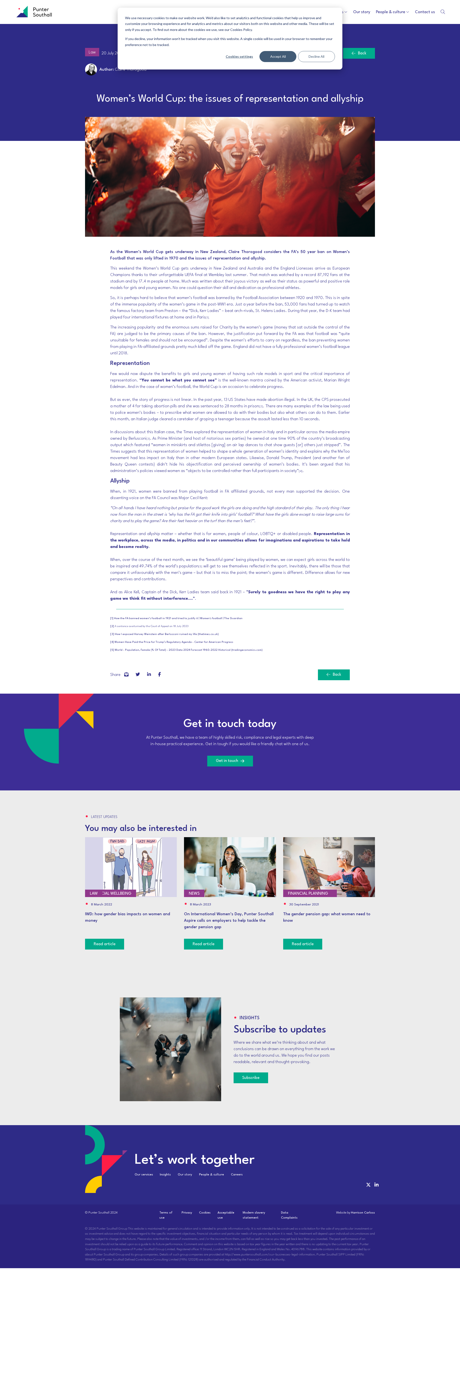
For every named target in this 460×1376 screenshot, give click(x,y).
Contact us (425, 12)
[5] (112, 650)
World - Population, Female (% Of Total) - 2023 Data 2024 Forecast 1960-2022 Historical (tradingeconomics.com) (189, 650)
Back (362, 53)
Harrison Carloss (363, 1212)
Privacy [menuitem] (187, 1212)
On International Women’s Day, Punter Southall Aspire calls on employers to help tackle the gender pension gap (229, 920)
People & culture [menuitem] (211, 1174)
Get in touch (227, 761)
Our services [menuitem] (144, 1174)
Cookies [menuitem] (205, 1212)
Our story (361, 12)
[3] (112, 634)
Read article (104, 944)
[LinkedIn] (149, 675)
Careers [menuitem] (237, 1174)
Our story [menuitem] (185, 1174)
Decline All (316, 56)
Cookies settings (239, 56)
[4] (112, 642)
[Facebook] (126, 675)
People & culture (390, 12)
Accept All (278, 56)
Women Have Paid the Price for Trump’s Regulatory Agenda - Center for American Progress (174, 642)
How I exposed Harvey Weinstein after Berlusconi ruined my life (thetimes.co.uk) (167, 634)
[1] (111, 618)
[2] (112, 626)
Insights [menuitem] (165, 1174)
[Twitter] (138, 675)
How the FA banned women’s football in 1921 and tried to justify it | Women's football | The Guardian (178, 618)
